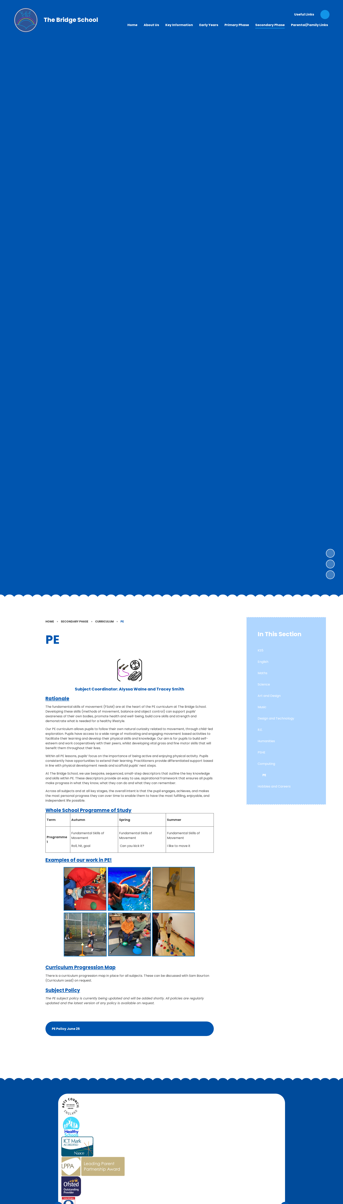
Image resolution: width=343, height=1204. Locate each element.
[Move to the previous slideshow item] (330, 564)
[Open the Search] (325, 14)
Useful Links (304, 14)
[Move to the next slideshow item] (330, 553)
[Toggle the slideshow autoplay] (330, 574)
